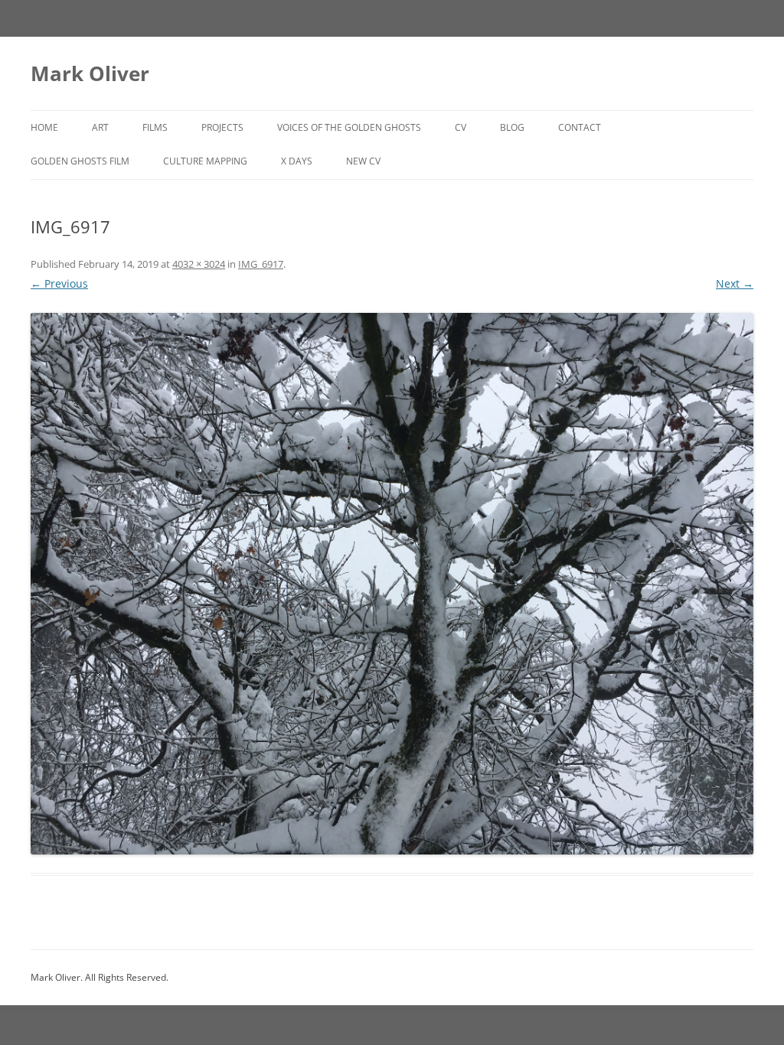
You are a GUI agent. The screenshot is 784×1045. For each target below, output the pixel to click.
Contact (579, 127)
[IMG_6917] (392, 584)
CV (460, 127)
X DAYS (296, 161)
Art (100, 127)
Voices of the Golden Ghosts (349, 127)
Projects (222, 127)
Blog (512, 127)
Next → (734, 283)
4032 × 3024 (198, 264)
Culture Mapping (205, 161)
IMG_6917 (260, 264)
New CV (363, 161)
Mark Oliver (90, 73)
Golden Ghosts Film (80, 161)
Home (44, 127)
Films (155, 127)
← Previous (59, 283)
